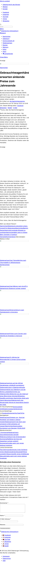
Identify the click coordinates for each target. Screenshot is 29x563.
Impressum (6, 556)
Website (2, 524)
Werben (5, 7)
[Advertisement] (14, 164)
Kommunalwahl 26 (8, 41)
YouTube (5, 16)
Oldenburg (6, 38)
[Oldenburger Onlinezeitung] (9, 531)
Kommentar (4, 503)
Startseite (3, 237)
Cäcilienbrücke (17, 409)
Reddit (10, 108)
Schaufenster (8, 53)
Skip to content (5, 1)
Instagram (6, 14)
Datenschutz (7, 558)
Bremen (5, 45)
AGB (4, 560)
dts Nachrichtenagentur (17, 101)
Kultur (4, 49)
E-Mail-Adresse (5, 519)
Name (2, 515)
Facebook (6, 12)
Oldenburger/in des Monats (11, 4)
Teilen (17, 236)
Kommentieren (10, 237)
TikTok (5, 19)
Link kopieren (22, 236)
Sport (4, 51)
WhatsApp (6, 21)
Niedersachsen (7, 43)
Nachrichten (6, 36)
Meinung (5, 47)
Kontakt (5, 9)
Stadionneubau (8, 409)
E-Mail (15, 108)
